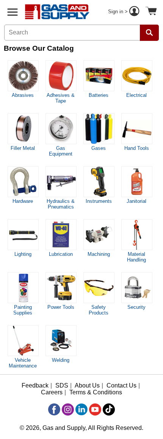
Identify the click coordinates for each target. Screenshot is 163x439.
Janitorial (136, 201)
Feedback (35, 385)
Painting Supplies (22, 310)
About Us (87, 385)
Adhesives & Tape (61, 98)
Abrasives (23, 95)
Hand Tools (136, 148)
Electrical (136, 95)
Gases (98, 148)
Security (136, 307)
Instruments (99, 201)
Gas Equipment (60, 151)
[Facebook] (54, 409)
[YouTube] (95, 409)
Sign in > (118, 11)
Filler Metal (23, 148)
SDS (61, 385)
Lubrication (61, 254)
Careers (52, 392)
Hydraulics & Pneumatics (61, 204)
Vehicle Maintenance (23, 363)
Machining (99, 254)
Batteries (98, 95)
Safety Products (98, 310)
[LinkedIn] (81, 409)
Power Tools (60, 307)
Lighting (22, 254)
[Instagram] (68, 409)
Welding (60, 360)
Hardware (23, 201)
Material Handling (136, 257)
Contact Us (121, 385)
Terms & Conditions (95, 392)
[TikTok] (109, 409)
